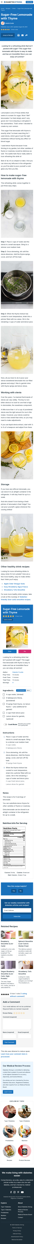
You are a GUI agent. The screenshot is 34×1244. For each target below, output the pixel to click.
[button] (2, 29)
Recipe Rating (7, 1013)
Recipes (8, 8)
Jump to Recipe (8, 35)
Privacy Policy (17, 1230)
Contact (20, 1217)
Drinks (14, 8)
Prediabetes (9, 1140)
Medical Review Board (25, 1214)
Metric (28, 690)
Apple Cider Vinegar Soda (14, 584)
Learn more (8, 1092)
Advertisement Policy (17, 1236)
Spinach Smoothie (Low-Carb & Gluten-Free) (25, 943)
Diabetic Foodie (9, 23)
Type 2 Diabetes (24, 1121)
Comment (10, 1017)
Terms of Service (17, 1227)
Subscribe (29, 2)
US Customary (21, 690)
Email (23, 1032)
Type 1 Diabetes (9, 1121)
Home (2, 8)
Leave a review (8, 619)
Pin (25, 651)
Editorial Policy (17, 1233)
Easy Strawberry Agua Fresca (16, 587)
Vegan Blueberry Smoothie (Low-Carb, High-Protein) (7, 975)
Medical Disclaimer (17, 1239)
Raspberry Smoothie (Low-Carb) (7, 943)
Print (9, 651)
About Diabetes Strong (25, 1207)
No (20, 891)
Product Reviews (24, 1160)
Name (8, 1032)
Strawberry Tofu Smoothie (14, 590)
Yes (14, 891)
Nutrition (24, 1140)
